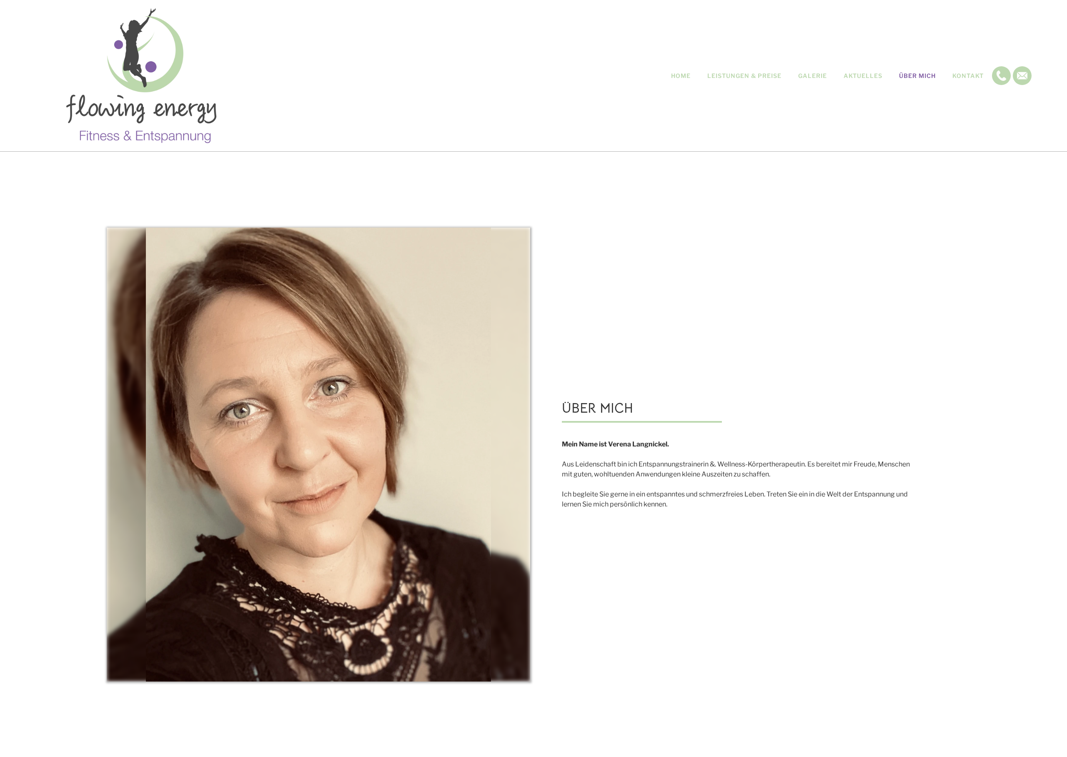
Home (681, 75)
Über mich (917, 75)
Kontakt (968, 75)
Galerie (812, 75)
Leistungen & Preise (744, 75)
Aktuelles (863, 75)
